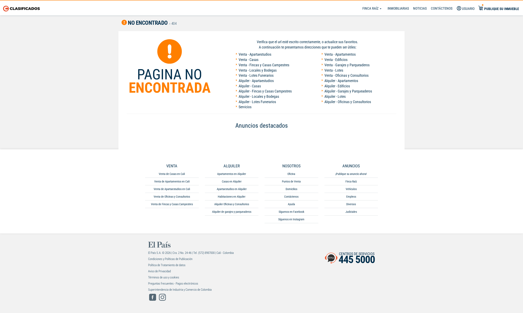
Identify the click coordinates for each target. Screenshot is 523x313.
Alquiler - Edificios (337, 86)
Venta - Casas (248, 59)
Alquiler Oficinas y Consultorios (231, 204)
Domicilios (291, 189)
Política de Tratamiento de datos (167, 265)
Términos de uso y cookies (163, 277)
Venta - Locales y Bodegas (258, 70)
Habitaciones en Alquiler (231, 196)
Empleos (351, 196)
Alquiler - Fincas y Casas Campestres (265, 91)
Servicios (245, 107)
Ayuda (291, 204)
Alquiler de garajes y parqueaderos (231, 211)
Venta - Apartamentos (340, 54)
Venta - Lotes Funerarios (256, 75)
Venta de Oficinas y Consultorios (172, 196)
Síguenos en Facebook (291, 211)
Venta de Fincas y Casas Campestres (172, 204)
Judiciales (351, 211)
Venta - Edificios (336, 59)
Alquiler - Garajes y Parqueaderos (348, 91)
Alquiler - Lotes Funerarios (257, 102)
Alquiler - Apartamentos (341, 81)
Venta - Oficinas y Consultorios (346, 75)
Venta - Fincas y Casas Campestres (264, 65)
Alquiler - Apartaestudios (256, 81)
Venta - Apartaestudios (255, 54)
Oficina (291, 174)
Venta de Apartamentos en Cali (172, 181)
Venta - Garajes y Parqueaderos (347, 65)
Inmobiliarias (398, 8)
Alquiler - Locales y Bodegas (259, 96)
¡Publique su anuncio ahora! (351, 174)
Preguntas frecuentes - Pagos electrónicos (173, 283)
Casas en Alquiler (231, 181)
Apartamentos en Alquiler (231, 174)
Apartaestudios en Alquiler (232, 189)
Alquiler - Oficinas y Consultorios (347, 102)
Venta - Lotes (333, 70)
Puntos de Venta (291, 181)
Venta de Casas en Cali (172, 174)
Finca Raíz (370, 8)
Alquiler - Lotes (335, 96)
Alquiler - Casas (250, 86)
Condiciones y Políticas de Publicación (170, 259)
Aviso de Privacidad (159, 271)
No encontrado (147, 22)
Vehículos (351, 189)
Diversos (351, 204)
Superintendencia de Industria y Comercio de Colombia (180, 290)
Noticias (420, 8)
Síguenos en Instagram (291, 219)
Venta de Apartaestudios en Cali (172, 189)
